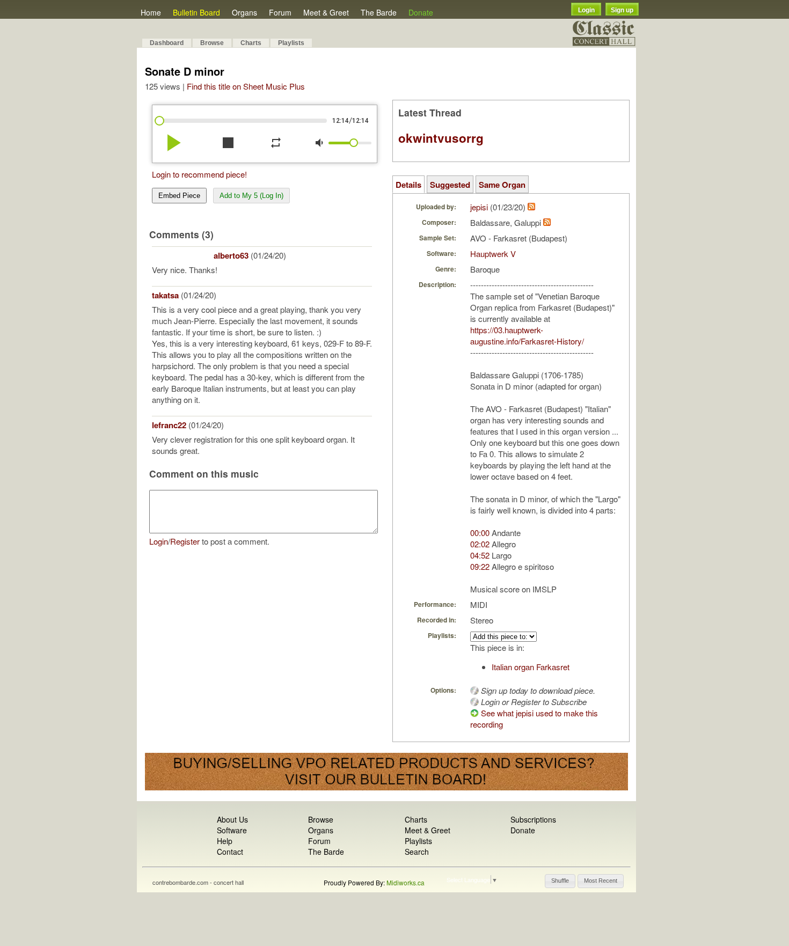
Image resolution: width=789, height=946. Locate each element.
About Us (232, 819)
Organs (244, 12)
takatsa (165, 295)
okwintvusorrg (441, 137)
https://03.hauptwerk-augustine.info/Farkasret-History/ (527, 335)
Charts (250, 43)
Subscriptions (533, 819)
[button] (560, 881)
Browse (212, 43)
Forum (280, 12)
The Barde (379, 12)
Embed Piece (179, 196)
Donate (420, 12)
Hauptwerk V (493, 253)
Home (151, 12)
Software (232, 830)
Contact (230, 851)
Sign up (622, 10)
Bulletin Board (196, 12)
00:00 (480, 532)
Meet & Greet (326, 12)
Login (586, 10)
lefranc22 (169, 425)
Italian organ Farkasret (530, 666)
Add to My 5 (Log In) (251, 196)
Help (224, 840)
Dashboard (167, 43)
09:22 (480, 566)
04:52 (480, 555)
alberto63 (231, 255)
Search (417, 851)
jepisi (479, 206)
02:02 (480, 543)
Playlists (291, 43)
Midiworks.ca (405, 882)
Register (185, 541)
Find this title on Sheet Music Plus (246, 86)
